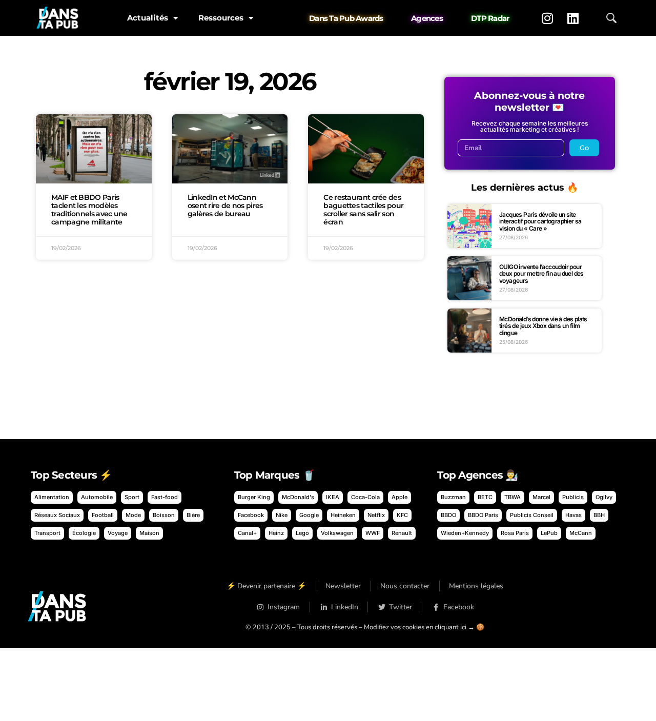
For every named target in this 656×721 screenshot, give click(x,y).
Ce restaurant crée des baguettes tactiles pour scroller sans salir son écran (363, 209)
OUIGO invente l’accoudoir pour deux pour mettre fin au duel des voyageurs (541, 273)
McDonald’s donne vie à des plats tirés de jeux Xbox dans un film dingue (543, 326)
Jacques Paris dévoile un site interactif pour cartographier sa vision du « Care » (540, 221)
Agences (427, 18)
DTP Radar (490, 18)
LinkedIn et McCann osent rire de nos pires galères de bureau (225, 205)
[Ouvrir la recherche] (611, 18)
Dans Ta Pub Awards (346, 18)
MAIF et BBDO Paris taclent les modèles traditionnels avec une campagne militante (89, 209)
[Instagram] (547, 18)
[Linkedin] (573, 18)
